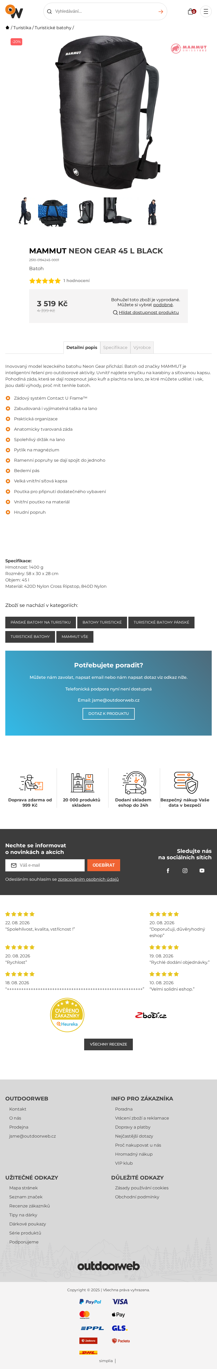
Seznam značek (26, 1196)
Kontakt (17, 1109)
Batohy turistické (102, 622)
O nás (15, 1118)
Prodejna (18, 1127)
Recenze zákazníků (29, 1205)
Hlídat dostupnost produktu (149, 312)
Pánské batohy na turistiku (41, 622)
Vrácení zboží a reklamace (142, 1118)
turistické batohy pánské (161, 622)
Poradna (124, 1109)
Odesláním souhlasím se (62, 879)
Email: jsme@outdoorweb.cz (108, 700)
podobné (163, 304)
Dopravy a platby (133, 1127)
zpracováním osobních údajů (88, 879)
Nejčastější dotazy (134, 1136)
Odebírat (104, 865)
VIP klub (124, 1163)
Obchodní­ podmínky (137, 1196)
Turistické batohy (53, 27)
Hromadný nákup (134, 1154)
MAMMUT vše (75, 636)
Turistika (22, 27)
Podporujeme (24, 1242)
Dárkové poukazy (27, 1224)
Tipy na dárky (23, 1214)
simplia (106, 1361)
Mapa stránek (23, 1187)
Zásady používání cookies (142, 1187)
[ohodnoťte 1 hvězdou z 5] (32, 281)
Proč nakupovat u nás (138, 1145)
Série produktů (25, 1233)
